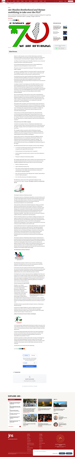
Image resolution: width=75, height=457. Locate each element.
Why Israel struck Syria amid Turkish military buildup (59, 410)
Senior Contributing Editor (56, 25)
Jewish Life (30, 1)
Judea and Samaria (28, 3)
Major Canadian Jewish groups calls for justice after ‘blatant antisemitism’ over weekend (15, 407)
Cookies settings (55, 453)
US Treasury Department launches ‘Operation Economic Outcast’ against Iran (15, 417)
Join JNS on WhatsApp (60, 48)
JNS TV (26, 1)
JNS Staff (39, 410)
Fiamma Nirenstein (55, 29)
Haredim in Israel (34, 3)
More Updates (11, 426)
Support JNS (71, 1)
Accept (62, 453)
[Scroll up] (18, 426)
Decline (69, 453)
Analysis (18, 1)
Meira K (55, 411)
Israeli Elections (17, 3)
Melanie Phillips (55, 33)
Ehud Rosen (10, 18)
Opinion (22, 1)
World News (39, 422)
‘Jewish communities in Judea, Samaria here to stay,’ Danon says (14, 410)
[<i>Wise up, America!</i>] (65, 33)
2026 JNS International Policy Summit (60, 445)
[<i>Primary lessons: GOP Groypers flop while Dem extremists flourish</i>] (65, 38)
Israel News (39, 407)
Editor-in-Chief (44, 3)
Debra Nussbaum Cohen (26, 412)
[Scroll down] (20, 426)
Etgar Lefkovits (40, 426)
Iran (37, 3)
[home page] (3, 1)
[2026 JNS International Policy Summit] (60, 438)
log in (27, 380)
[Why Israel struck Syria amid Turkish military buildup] (60, 404)
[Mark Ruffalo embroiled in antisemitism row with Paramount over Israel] (45, 418)
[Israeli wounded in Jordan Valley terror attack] (30, 418)
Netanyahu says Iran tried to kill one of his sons (15, 425)
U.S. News (24, 407)
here (33, 345)
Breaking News (12, 399)
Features (41, 1)
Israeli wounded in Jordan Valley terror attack (29, 424)
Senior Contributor (55, 31)
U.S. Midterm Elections (23, 3)
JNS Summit (40, 3)
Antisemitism (36, 1)
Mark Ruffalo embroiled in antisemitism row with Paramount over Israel (44, 424)
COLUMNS (56, 413)
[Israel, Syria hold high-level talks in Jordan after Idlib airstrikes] (45, 403)
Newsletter (61, 1)
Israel (7, 1)
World (14, 1)
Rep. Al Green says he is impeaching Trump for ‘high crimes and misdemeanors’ (15, 421)
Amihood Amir (60, 426)
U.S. (10, 1)
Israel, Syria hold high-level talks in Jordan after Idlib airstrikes (44, 409)
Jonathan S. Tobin (55, 40)
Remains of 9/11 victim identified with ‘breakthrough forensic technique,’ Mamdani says (15, 403)
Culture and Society (61, 422)
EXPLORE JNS (14, 396)
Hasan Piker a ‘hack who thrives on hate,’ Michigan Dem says (15, 414)
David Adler (60, 419)
